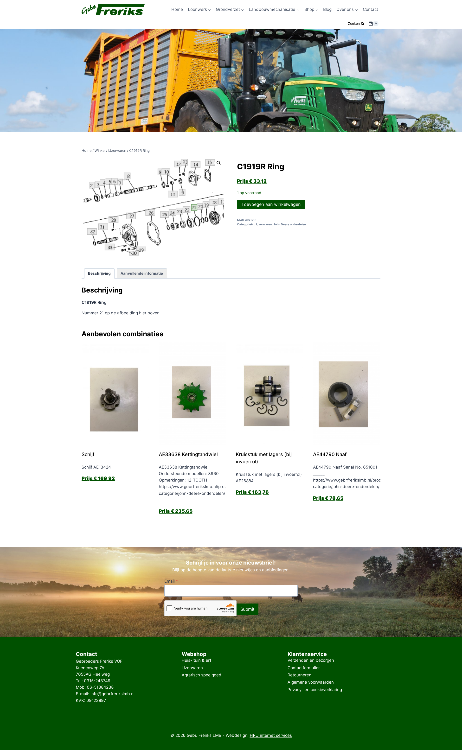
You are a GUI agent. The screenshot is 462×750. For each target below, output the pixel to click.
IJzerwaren (264, 224)
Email (171, 581)
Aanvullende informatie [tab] (142, 273)
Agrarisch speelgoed (201, 675)
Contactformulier (304, 667)
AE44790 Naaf (330, 454)
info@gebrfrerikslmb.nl (112, 693)
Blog (327, 9)
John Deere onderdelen (289, 224)
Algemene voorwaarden (311, 682)
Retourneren (299, 675)
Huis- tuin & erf (196, 660)
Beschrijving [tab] (99, 273)
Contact (370, 9)
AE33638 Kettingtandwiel (188, 454)
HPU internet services (271, 735)
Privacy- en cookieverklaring (315, 689)
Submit (247, 609)
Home (177, 9)
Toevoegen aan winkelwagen (271, 204)
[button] (218, 163)
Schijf (88, 454)
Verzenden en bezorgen (311, 660)
